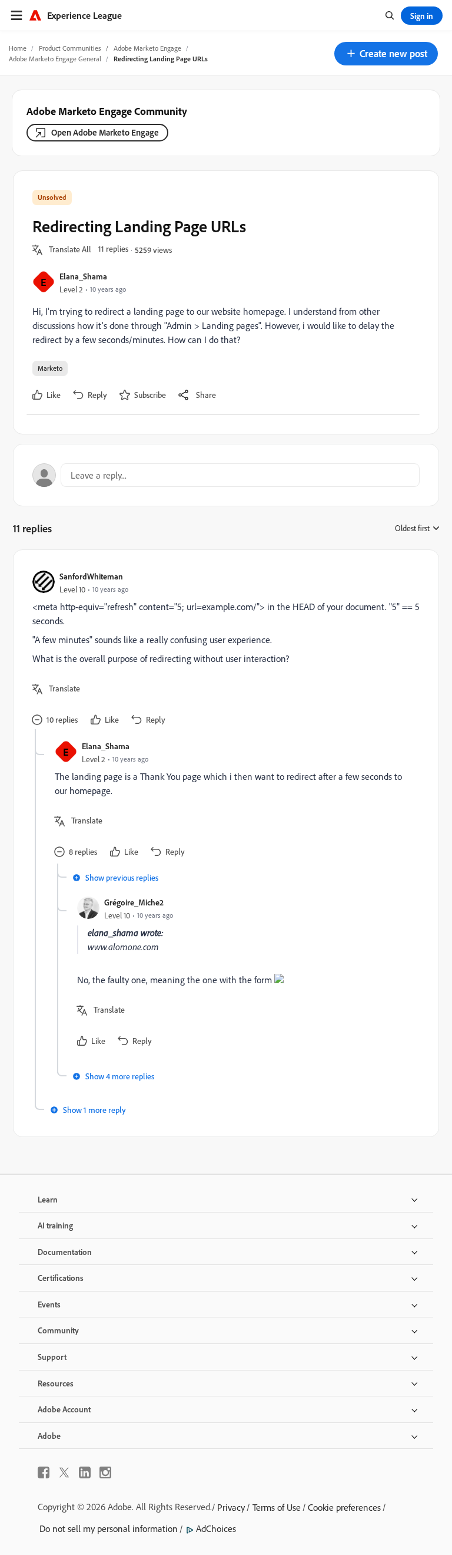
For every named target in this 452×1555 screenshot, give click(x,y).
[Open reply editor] (226, 475)
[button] (386, 53)
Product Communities (70, 48)
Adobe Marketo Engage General (55, 58)
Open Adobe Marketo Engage (105, 132)
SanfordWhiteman (91, 576)
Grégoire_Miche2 (134, 902)
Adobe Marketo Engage (147, 48)
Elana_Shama (83, 276)
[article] (223, 649)
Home (17, 48)
